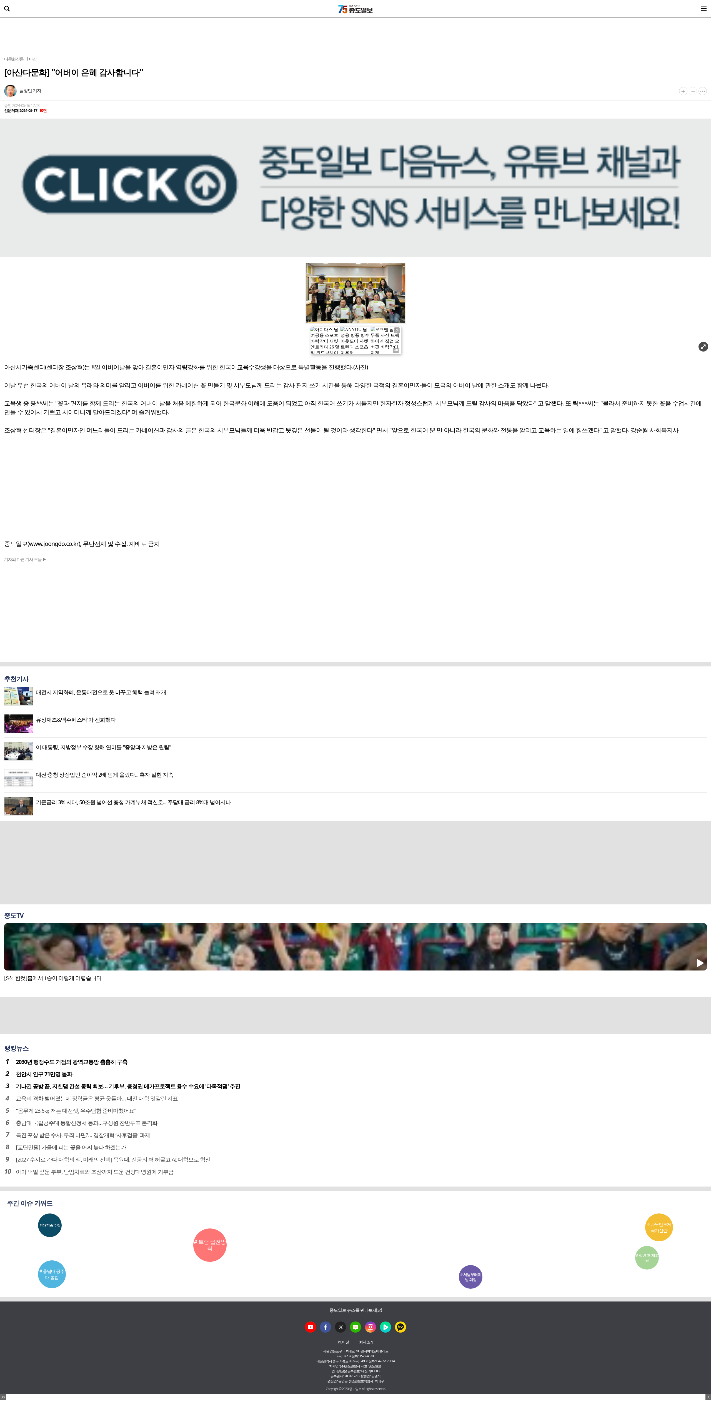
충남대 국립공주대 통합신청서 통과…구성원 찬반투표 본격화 (86, 1123)
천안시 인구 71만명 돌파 (44, 1074)
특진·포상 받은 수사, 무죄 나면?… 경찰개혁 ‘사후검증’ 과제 (83, 1135)
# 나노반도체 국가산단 (659, 1227)
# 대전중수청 (50, 1225)
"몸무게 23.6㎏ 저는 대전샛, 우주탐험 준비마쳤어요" (76, 1110)
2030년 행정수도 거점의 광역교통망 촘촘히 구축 (71, 1061)
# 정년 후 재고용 (647, 1258)
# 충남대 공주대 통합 (51, 1274)
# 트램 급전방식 (210, 1245)
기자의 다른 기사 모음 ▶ (25, 559)
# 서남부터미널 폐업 (470, 1277)
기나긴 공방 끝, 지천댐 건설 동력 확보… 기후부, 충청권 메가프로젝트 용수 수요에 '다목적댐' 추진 (128, 1086)
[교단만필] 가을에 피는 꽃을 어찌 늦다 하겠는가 (71, 1147)
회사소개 (366, 1342)
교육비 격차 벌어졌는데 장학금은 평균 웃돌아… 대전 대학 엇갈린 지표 (97, 1098)
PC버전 (343, 1342)
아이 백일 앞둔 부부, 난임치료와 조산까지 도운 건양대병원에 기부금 (95, 1171)
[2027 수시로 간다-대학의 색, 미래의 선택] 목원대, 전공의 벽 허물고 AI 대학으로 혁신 (113, 1159)
